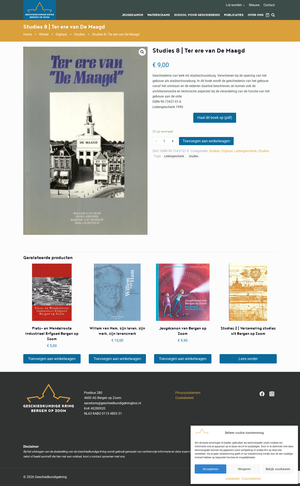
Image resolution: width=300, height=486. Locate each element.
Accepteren (210, 469)
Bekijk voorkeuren (278, 469)
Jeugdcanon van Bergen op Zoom (182, 331)
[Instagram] (272, 394)
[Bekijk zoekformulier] (273, 15)
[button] (142, 52)
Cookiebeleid (233, 478)
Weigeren (244, 469)
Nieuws (254, 5)
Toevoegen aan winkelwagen (206, 141)
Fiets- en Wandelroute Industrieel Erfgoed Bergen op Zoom (51, 333)
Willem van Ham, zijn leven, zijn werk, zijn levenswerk (117, 331)
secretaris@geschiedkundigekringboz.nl (112, 403)
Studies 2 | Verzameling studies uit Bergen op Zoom (248, 331)
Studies (263, 151)
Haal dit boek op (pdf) (214, 117)
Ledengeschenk (245, 151)
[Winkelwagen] (267, 15)
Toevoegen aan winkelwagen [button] (52, 359)
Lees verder (248, 359)
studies (193, 156)
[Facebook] (262, 394)
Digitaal (227, 151)
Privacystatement (251, 478)
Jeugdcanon (132, 15)
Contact (269, 5)
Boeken (215, 151)
